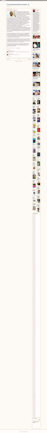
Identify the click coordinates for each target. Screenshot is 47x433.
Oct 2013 (34, 350)
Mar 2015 (34, 335)
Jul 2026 (34, 214)
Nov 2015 (34, 329)
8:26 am (9, 52)
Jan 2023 (34, 244)
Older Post (29, 59)
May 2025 (34, 225)
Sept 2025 (34, 222)
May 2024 (34, 237)
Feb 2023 (34, 243)
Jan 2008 (34, 412)
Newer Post (8, 59)
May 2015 (34, 333)
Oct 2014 (34, 339)
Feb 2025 (34, 228)
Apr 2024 (34, 238)
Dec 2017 (34, 305)
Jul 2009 (34, 399)
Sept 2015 (34, 330)
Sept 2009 (34, 397)
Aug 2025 (34, 223)
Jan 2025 (34, 229)
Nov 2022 (34, 246)
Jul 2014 (34, 342)
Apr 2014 (34, 344)
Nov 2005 (34, 416)
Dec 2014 (34, 337)
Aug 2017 (34, 309)
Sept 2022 (34, 248)
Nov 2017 (34, 306)
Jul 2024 (34, 235)
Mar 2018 (34, 302)
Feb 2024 (34, 239)
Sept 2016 (34, 320)
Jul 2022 (34, 250)
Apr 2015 (34, 334)
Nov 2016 (34, 318)
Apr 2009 (34, 402)
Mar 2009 (34, 403)
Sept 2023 (34, 241)
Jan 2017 (34, 316)
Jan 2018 (34, 304)
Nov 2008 (34, 407)
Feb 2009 (34, 404)
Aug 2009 (34, 398)
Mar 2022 (34, 254)
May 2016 (34, 324)
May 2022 (34, 252)
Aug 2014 (34, 341)
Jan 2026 (34, 220)
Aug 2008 (34, 409)
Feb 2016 (34, 326)
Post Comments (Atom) (20, 61)
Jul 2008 (34, 410)
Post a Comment (9, 56)
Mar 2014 (34, 345)
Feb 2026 (34, 219)
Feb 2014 (34, 346)
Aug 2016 (34, 321)
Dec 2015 (34, 328)
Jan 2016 (34, 327)
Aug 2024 (34, 234)
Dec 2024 (34, 230)
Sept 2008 (34, 408)
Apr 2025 (34, 226)
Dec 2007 (34, 413)
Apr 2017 (34, 313)
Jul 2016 (34, 322)
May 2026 (34, 216)
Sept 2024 (34, 233)
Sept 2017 (34, 308)
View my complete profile (35, 31)
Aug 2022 (34, 249)
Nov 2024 (34, 231)
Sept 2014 (34, 340)
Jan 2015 (34, 336)
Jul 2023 (34, 242)
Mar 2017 (34, 314)
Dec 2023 (34, 240)
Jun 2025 (34, 224)
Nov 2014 (34, 338)
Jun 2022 (34, 251)
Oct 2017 (34, 307)
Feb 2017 (34, 315)
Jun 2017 (34, 311)
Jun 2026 (34, 215)
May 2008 (34, 411)
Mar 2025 (34, 227)
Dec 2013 (34, 348)
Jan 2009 (34, 405)
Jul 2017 (34, 310)
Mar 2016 (34, 325)
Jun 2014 (34, 343)
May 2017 (34, 312)
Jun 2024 (34, 236)
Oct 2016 (34, 319)
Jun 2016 (34, 323)
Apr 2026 (34, 217)
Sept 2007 (34, 415)
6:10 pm (9, 55)
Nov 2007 (34, 414)
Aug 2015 (34, 331)
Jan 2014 (34, 347)
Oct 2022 (34, 247)
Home (19, 59)
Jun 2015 (34, 332)
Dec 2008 (34, 406)
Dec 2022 (34, 245)
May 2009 (34, 401)
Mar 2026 (34, 218)
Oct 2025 (34, 221)
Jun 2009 (34, 400)
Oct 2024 (34, 232)
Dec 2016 (34, 317)
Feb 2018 (34, 303)
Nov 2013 (34, 349)
